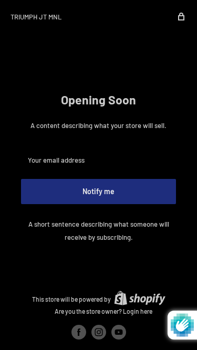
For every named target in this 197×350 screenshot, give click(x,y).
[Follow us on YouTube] (118, 332)
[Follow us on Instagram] (98, 332)
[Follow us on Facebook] (78, 332)
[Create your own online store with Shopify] (139, 298)
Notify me (98, 191)
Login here (137, 311)
